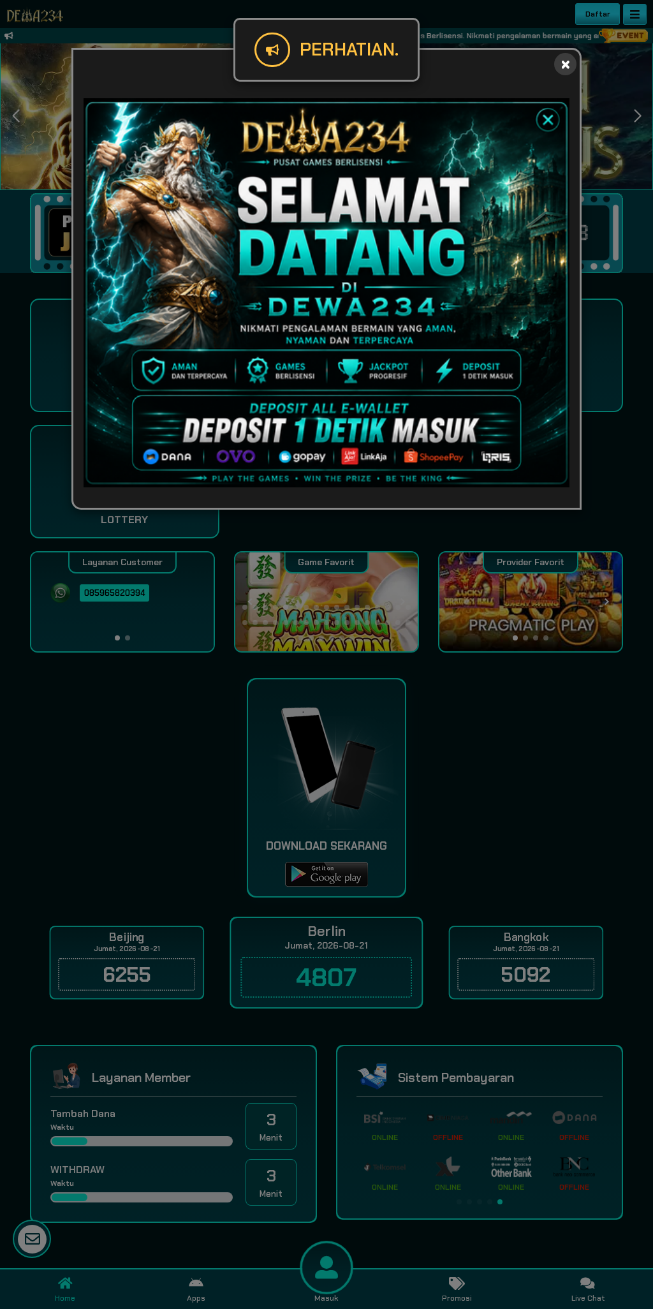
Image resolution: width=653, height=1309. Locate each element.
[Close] (565, 64)
